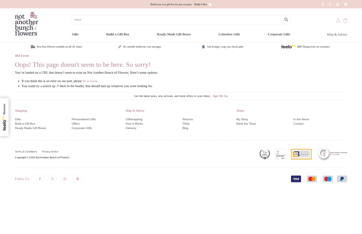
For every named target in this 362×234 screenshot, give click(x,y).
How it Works (134, 123)
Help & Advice (337, 34)
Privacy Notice (50, 151)
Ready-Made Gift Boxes (174, 34)
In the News (301, 119)
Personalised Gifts (84, 119)
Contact (298, 123)
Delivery (131, 128)
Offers (76, 123)
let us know (90, 81)
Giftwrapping (134, 119)
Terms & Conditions (26, 151)
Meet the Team (246, 123)
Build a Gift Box (117, 34)
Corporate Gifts (279, 34)
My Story (242, 119)
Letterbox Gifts (229, 34)
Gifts (75, 34)
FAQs (186, 123)
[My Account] (338, 20)
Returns (187, 119)
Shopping (21, 110)
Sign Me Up (220, 96)
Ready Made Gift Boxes (30, 128)
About (240, 110)
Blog (185, 128)
